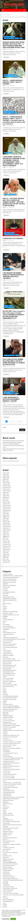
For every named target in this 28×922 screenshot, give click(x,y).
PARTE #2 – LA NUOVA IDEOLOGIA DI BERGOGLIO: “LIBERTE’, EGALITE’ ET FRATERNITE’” (14, 69)
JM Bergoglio (6, 750)
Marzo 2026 (6, 481)
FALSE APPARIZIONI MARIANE (10, 696)
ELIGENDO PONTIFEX (8, 686)
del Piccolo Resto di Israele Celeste (11, 660)
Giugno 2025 (6, 495)
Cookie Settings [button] (6, 918)
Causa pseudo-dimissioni (9, 628)
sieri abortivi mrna (7, 875)
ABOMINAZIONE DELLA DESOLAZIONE (13, 575)
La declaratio (6, 755)
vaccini (4, 903)
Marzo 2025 (6, 500)
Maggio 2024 (6, 517)
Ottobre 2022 (6, 547)
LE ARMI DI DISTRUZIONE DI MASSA (12, 784)
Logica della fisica (7, 794)
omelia (4, 812)
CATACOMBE (6, 624)
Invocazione (6, 738)
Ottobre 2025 (6, 489)
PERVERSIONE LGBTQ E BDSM (10, 828)
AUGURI (5, 608)
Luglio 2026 (6, 474)
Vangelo (5, 904)
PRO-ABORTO (6, 843)
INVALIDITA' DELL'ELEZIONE (9, 307)
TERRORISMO (6, 885)
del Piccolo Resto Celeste (9, 659)
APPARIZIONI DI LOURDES (9, 598)
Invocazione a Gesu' (8, 740)
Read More (6, 57)
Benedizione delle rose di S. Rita (11, 615)
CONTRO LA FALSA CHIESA (9, 644)
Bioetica (5, 618)
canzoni (5, 621)
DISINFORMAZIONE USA (9, 673)
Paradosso (5, 818)
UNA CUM (5, 898)
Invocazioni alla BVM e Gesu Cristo (11, 743)
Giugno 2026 (6, 476)
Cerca (4, 427)
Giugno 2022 (6, 554)
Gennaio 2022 (6, 562)
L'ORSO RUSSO (6, 751)
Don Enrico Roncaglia (8, 678)
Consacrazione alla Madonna (10, 637)
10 (18, 421)
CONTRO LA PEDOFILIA (9, 646)
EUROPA (5, 693)
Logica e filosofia (7, 795)
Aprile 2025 (5, 499)
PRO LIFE (5, 839)
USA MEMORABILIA (8, 901)
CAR (4, 623)
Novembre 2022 (7, 546)
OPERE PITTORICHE (8, 450)
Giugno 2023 (6, 534)
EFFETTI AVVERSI (7, 683)
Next (21, 421)
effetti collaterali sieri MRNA (10, 685)
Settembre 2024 (7, 510)
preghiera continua (8, 833)
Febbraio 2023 (6, 541)
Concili (4, 636)
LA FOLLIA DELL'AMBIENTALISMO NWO (13, 758)
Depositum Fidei (7, 663)
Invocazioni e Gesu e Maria (9, 745)
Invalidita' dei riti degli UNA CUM (11, 735)
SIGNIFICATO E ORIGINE (9, 877)
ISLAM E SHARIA (7, 746)
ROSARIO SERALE (7, 870)
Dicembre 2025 (6, 486)
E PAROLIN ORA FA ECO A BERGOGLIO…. (14, 227)
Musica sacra (6, 807)
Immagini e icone (7, 729)
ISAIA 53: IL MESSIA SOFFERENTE (11, 444)
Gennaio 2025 (6, 504)
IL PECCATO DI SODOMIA (9, 727)
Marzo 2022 (6, 559)
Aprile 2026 (5, 479)
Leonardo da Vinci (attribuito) (10, 787)
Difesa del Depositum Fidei (9, 665)
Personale (5, 826)
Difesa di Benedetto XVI (9, 667)
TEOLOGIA (5, 883)
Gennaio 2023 (6, 543)
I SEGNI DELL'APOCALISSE (9, 724)
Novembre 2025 (7, 487)
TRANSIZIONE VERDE (8, 890)
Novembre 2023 (7, 526)
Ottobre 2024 (6, 508)
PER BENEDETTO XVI (8, 820)
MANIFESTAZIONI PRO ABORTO (11, 799)
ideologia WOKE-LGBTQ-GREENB (11, 725)
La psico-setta (6, 773)
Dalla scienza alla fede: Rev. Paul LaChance (13, 449)
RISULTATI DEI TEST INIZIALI (10, 864)
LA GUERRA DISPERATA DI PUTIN (11, 759)
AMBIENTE (5, 584)
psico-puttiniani (7, 849)
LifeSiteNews (6, 789)
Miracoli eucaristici (7, 803)
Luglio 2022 (6, 552)
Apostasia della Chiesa (8, 112)
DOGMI (4, 676)
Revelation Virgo (14, 4)
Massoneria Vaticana (8, 800)
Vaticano (5, 906)
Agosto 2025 (6, 492)
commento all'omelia (8, 634)
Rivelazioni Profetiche (8, 869)
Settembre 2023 (7, 530)
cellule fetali (6, 629)
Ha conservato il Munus (9, 720)
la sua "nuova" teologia (8, 777)
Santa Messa (6, 872)
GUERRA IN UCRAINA (8, 717)
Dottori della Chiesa (8, 680)
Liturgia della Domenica (9, 792)
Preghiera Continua (8, 831)
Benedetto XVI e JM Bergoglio (10, 611)
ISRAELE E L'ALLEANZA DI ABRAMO (12, 748)
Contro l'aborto (7, 642)
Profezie (5, 846)
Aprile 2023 (5, 538)
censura (5, 631)
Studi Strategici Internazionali (10, 878)
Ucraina (5, 896)
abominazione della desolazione (11, 577)
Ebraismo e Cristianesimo (9, 681)
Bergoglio (17, 38)
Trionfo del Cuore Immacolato (10, 893)
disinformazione (7, 668)
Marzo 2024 (6, 520)
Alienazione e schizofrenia (9, 580)
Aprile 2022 (5, 557)
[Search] (24, 10)
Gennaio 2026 (6, 484)
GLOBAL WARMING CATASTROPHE (12, 707)
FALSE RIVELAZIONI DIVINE (10, 698)
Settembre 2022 (7, 549)
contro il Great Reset (8, 641)
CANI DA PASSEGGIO (8, 619)
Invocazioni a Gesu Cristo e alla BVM (12, 742)
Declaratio (5, 657)
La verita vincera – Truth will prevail (12, 782)
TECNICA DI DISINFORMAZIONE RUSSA (13, 880)
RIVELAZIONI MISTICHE (9, 865)
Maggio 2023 (6, 536)
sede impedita (6, 873)
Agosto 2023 (6, 531)
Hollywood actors (7, 722)
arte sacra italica (7, 603)
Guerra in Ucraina (7, 719)
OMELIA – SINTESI (7, 813)
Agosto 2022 (6, 551)
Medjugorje (6, 802)
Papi (4, 816)
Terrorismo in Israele (8, 886)
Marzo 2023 (6, 539)
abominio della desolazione (9, 36)
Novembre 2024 (7, 507)
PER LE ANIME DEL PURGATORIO (11, 821)
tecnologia (5, 882)
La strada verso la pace (8, 776)
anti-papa (6, 269)
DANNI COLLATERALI (8, 655)
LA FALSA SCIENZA (7, 756)
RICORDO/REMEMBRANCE (9, 862)
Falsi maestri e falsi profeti (9, 699)
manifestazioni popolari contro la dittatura (13, 797)
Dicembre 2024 (6, 505)
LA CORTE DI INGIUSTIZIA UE (10, 753)
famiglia (5, 701)
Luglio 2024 (6, 513)
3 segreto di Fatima (7, 574)
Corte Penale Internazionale (10, 647)
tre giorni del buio (7, 891)
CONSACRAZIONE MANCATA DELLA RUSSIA (14, 639)
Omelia (4, 810)
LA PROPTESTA (7, 771)
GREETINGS (6, 714)
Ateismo (5, 606)
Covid (4, 649)
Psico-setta (5, 851)
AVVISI (4, 610)
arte (4, 602)
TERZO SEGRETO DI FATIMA (10, 888)
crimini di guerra (7, 652)
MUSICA (5, 805)
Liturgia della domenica (9, 790)
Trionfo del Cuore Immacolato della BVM (13, 895)
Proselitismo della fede (8, 847)
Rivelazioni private (7, 867)
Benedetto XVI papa (8, 613)
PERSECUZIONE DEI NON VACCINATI (12, 825)
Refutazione (6, 857)
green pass (5, 712)
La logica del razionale (8, 761)
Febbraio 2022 (6, 561)
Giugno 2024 (6, 515)
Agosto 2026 (6, 473)
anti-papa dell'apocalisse (9, 38)
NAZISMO (5, 808)
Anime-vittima (6, 587)
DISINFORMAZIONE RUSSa (9, 670)
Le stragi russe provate (9, 786)
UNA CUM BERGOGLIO (8, 899)
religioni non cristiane (8, 859)
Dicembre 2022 (6, 544)
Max (5, 49)
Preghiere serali (7, 834)
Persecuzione (6, 823)
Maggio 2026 (6, 477)
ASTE (4, 605)
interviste (5, 733)
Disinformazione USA (8, 672)
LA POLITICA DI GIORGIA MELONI (11, 769)
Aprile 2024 (5, 518)
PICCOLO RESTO (7, 829)
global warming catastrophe (10, 709)
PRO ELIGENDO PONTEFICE (10, 838)
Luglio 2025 (6, 494)
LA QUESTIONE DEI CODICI (10, 774)
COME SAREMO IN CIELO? (9, 632)
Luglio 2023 (6, 533)
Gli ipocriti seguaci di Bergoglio (10, 706)
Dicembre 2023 (6, 525)
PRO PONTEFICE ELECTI (9, 841)
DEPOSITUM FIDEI (7, 662)
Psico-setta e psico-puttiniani (10, 852)
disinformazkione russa (9, 675)
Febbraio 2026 (6, 482)
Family (4, 702)
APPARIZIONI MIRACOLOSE (10, 600)
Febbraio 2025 (6, 502)
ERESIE (4, 691)
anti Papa (6, 194)
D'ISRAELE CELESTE (8, 654)
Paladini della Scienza (8, 815)
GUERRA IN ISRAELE (8, 716)
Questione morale (7, 856)
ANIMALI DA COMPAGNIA (9, 585)
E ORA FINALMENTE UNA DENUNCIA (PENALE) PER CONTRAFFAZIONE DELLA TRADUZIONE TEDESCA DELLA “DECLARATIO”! (14, 262)
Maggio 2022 (6, 556)
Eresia (21, 38)
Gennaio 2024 (6, 523)
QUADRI (5, 854)
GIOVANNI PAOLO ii (8, 704)
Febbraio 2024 (6, 521)
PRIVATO (5, 836)
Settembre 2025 (7, 490)
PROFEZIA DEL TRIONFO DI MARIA (11, 844)
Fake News (5, 694)
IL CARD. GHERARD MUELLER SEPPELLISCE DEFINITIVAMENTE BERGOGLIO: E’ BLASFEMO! (14, 386)
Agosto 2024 (6, 512)
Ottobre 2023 (6, 528)
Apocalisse (5, 595)
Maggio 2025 (6, 497)
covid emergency (7, 650)
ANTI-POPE (6, 593)
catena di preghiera (8, 626)
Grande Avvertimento (8, 711)
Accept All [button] (13, 918)
